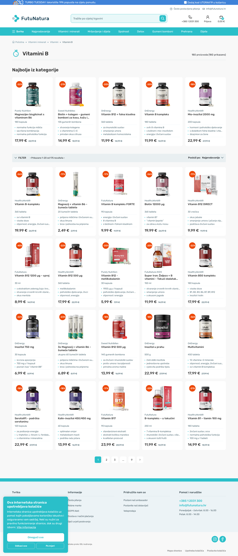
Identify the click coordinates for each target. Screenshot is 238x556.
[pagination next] (140, 459)
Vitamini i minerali (69, 31)
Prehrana (186, 31)
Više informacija (26, 527)
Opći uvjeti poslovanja (79, 521)
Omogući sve (36, 537)
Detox (140, 31)
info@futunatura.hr (216, 8)
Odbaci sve (21, 546)
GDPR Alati (73, 511)
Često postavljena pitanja (187, 8)
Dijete (203, 31)
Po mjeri (50, 546)
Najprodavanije (41, 31)
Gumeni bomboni (162, 31)
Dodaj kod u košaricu (206, 2)
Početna (19, 42)
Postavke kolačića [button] (216, 550)
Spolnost (123, 31)
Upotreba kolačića (194, 550)
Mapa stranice (174, 550)
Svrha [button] (20, 31)
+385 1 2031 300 (190, 501)
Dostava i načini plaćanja (81, 516)
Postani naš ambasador (136, 500)
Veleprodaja (130, 511)
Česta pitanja (74, 500)
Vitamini (54, 42)
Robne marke (74, 505)
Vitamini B (67, 42)
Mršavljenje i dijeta (99, 31)
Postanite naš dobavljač (136, 505)
